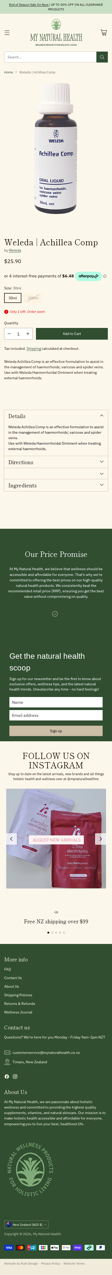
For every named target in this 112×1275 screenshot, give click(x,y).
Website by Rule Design (21, 1263)
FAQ (7, 969)
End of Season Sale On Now (28, 4)
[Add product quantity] (28, 333)
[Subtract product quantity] (9, 333)
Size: (12, 288)
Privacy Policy (50, 1263)
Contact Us (13, 977)
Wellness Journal (18, 1012)
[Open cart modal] (103, 32)
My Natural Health (47, 1234)
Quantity (11, 323)
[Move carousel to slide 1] (48, 933)
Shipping (34, 348)
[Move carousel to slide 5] (64, 933)
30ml (13, 298)
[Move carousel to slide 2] (52, 933)
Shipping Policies (18, 995)
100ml (33, 298)
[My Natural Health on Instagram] (15, 1077)
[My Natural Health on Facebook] (7, 1077)
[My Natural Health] (56, 33)
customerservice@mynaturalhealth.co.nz (46, 1052)
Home (8, 72)
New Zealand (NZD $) (27, 1224)
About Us (11, 986)
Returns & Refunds (19, 1003)
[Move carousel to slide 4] (60, 933)
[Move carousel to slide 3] (56, 933)
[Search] (102, 57)
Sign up (56, 731)
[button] (56, 838)
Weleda (15, 250)
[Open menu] (7, 32)
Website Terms (74, 1263)
